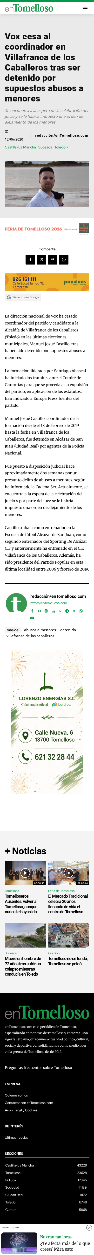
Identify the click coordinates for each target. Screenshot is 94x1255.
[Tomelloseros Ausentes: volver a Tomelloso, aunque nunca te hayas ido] (25, 873)
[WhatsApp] (63, 260)
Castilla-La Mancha (20, 147)
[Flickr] (39, 610)
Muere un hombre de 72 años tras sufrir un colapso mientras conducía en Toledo (23, 966)
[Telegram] (67, 610)
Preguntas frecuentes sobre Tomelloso (38, 1067)
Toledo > (61, 147)
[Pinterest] (52, 260)
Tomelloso (12, 891)
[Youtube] (32, 617)
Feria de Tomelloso (61, 891)
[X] (41, 260)
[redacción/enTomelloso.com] (16, 606)
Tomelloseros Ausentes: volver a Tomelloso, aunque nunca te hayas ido (21, 904)
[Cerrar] (89, 1228)
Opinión (54, 953)
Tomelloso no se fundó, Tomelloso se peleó (67, 961)
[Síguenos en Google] (23, 305)
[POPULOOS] (47, 290)
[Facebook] (30, 260)
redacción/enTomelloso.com (61, 135)
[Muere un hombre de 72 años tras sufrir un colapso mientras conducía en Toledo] (25, 935)
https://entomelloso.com (48, 603)
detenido (68, 629)
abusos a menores (40, 629)
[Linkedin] (53, 610)
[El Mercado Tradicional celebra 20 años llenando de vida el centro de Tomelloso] (68, 873)
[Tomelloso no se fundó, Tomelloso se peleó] (68, 935)
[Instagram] (46, 610)
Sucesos (45, 147)
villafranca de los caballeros (30, 635)
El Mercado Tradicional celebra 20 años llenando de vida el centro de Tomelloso (68, 904)
